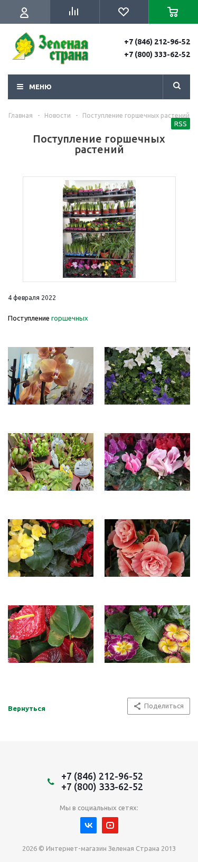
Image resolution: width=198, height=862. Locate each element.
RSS (180, 123)
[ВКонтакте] (88, 825)
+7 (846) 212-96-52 (157, 41)
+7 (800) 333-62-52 (157, 54)
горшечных (69, 318)
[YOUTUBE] (110, 825)
